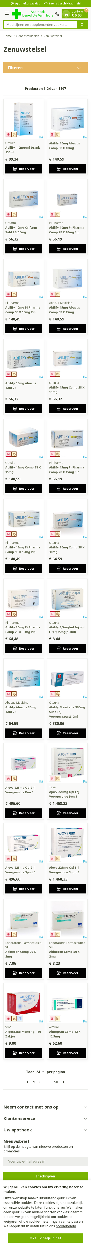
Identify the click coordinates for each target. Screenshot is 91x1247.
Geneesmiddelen (27, 36)
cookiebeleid (66, 1226)
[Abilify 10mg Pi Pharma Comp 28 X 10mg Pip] (67, 199)
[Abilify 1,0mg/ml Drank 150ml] (24, 119)
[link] (28, 1082)
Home (7, 36)
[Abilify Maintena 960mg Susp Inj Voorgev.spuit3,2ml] (67, 679)
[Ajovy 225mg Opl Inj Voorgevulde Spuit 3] (67, 843)
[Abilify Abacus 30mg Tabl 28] (24, 679)
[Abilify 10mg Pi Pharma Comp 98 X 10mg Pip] (24, 279)
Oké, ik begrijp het (45, 1238)
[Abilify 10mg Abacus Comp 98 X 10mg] (67, 119)
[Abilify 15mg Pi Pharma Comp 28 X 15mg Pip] (67, 439)
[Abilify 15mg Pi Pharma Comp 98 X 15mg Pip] (24, 519)
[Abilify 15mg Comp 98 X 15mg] (24, 439)
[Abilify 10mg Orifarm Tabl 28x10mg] (24, 199)
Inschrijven (45, 1176)
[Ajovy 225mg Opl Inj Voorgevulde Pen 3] (67, 763)
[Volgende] (63, 1082)
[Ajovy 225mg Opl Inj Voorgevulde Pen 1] (24, 763)
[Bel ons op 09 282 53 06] (57, 14)
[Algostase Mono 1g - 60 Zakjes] (24, 1003)
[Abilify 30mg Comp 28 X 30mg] (67, 519)
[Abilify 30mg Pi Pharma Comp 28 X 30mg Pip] (24, 599)
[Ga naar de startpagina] (32, 14)
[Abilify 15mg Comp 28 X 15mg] (67, 359)
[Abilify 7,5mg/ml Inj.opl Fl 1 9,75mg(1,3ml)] (67, 599)
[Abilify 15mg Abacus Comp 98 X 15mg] (67, 279)
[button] (45, 67)
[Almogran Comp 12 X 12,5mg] (67, 1003)
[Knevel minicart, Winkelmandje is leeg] (66, 14)
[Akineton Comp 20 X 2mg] (24, 919)
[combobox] (40, 24)
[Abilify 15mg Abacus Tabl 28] (24, 359)
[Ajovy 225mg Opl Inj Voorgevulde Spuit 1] (24, 843)
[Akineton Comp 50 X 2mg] (67, 919)
